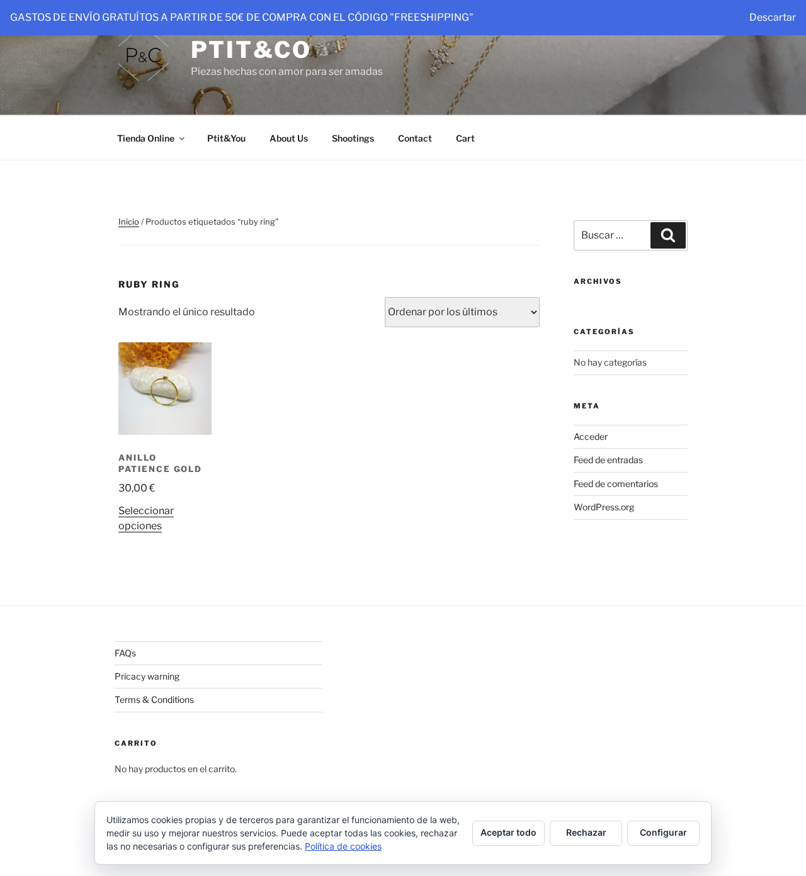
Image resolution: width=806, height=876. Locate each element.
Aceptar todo (508, 832)
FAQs (125, 653)
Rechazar (586, 832)
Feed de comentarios (616, 483)
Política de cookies (343, 846)
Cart (465, 138)
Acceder (591, 436)
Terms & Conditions (154, 699)
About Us (289, 138)
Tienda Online (145, 138)
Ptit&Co (251, 50)
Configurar (663, 832)
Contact (415, 138)
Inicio (128, 221)
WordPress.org (604, 507)
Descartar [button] (772, 17)
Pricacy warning (147, 676)
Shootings (353, 138)
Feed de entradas (608, 459)
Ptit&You (226, 138)
